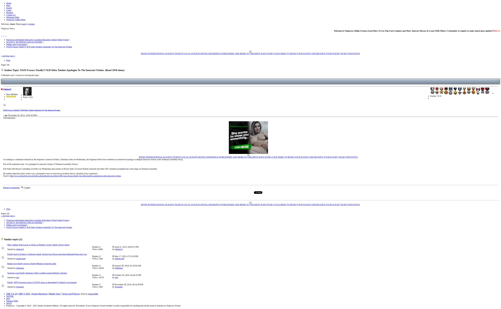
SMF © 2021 (24, 294)
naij (17, 277)
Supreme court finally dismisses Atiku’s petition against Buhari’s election (37, 273)
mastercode (20, 259)
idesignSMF (93, 294)
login (24, 24)
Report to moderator (11, 188)
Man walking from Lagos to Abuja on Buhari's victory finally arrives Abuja (38, 245)
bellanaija (20, 268)
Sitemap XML (12, 301)
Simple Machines (39, 294)
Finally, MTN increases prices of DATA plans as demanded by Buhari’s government (42, 282)
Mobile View (54, 294)
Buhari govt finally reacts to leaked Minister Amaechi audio (31, 264)
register (31, 24)
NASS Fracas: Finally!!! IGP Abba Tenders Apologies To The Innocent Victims (31, 110)
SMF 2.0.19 (11, 294)
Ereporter (20, 287)
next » (12, 56)
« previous (5, 56)
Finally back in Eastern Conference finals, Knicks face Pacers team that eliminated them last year (47, 254)
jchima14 (7, 89)
